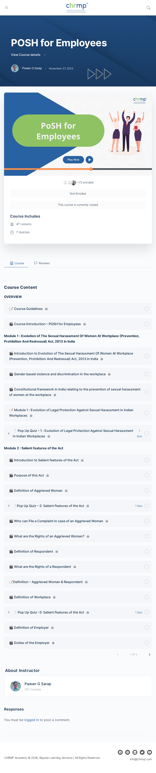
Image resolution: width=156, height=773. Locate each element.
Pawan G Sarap (38, 684)
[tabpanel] (78, 270)
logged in (31, 720)
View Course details (26, 55)
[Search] (148, 7)
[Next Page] (150, 654)
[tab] (16, 263)
